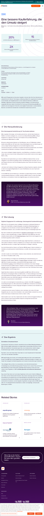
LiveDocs (11, 264)
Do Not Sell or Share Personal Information (9, 513)
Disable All (39, 513)
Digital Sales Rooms (21, 236)
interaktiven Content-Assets (27, 232)
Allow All (30, 513)
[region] (22, 509)
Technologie (3, 83)
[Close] (42, 505)
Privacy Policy (20, 511)
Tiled (21, 177)
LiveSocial (37, 282)
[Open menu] (42, 5)
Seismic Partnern (24, 260)
